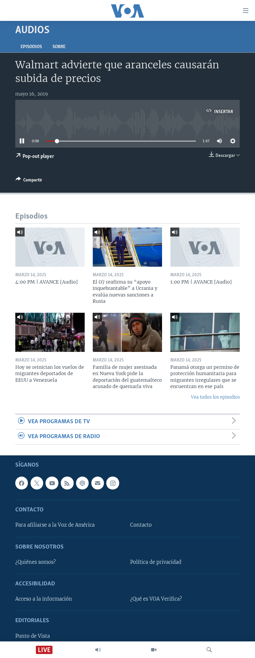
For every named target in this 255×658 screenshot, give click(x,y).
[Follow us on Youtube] (51, 483)
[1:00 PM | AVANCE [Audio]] (205, 247)
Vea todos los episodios (215, 397)
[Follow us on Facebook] (21, 483)
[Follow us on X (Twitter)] (37, 483)
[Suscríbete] (97, 483)
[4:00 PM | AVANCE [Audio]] (50, 247)
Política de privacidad (155, 562)
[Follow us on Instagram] (112, 483)
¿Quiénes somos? (35, 562)
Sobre (58, 46)
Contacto (141, 525)
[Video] (154, 649)
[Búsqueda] (209, 649)
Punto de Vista (32, 636)
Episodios (31, 46)
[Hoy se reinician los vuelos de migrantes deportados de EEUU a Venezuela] (50, 332)
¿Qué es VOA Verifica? (156, 599)
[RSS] (67, 483)
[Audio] (98, 649)
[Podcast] (82, 483)
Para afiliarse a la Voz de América (55, 525)
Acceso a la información (43, 599)
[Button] (29, 181)
